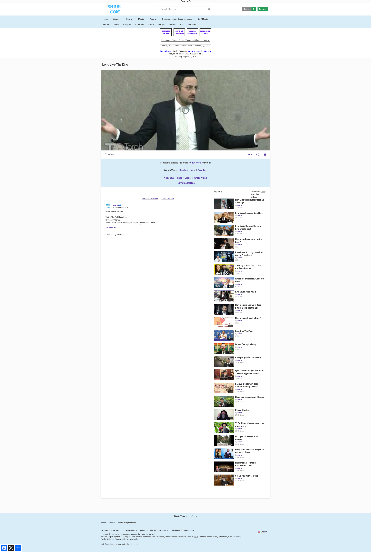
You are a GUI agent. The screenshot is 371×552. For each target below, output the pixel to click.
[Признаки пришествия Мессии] (224, 401)
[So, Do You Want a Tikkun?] (224, 480)
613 (181, 24)
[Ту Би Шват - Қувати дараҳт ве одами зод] (224, 427)
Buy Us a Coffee (186, 183)
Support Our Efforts (148, 530)
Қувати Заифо (242, 410)
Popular (202, 170)
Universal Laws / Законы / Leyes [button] (177, 19)
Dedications (164, 530)
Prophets (139, 24)
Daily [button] (160, 24)
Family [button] (153, 19)
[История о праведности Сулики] (224, 440)
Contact (112, 523)
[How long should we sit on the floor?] (224, 243)
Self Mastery (204, 19)
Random (183, 170)
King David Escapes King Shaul (249, 213)
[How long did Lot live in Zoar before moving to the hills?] (224, 309)
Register (262, 9)
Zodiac (106, 24)
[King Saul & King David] (224, 295)
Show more (111, 228)
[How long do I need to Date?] (224, 322)
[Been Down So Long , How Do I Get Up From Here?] (224, 256)
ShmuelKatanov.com (113, 544)
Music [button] (141, 19)
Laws (116, 24)
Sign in (246, 9)
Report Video (184, 178)
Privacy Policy (116, 530)
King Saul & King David (245, 292)
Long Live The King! (244, 331)
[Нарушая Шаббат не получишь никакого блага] (224, 453)
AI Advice (192, 24)
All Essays (169, 178)
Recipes (127, 24)
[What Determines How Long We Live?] (224, 282)
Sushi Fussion (179, 51)
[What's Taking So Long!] (224, 348)
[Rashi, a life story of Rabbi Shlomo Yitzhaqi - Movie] (224, 388)
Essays (129, 19)
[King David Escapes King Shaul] (224, 217)
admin (116, 205)
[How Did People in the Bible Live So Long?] (224, 204)
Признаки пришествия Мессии (249, 397)
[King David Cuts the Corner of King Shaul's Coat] (224, 230)
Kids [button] (150, 24)
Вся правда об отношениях (248, 357)
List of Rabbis (188, 530)
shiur (196, 537)
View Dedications (150, 199)
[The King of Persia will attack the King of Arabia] (224, 269)
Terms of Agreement (127, 523)
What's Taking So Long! (245, 344)
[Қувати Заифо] (224, 414)
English (263, 532)
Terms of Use (131, 530)
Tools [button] (171, 24)
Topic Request (167, 199)
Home (105, 19)
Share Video (200, 178)
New (192, 170)
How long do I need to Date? (248, 318)
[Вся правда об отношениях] (224, 361)
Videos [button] (116, 19)
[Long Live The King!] (224, 335)
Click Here (195, 162)
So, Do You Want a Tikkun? (247, 476)
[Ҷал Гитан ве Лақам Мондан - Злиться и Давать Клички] (224, 374)
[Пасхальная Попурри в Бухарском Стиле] (224, 467)
